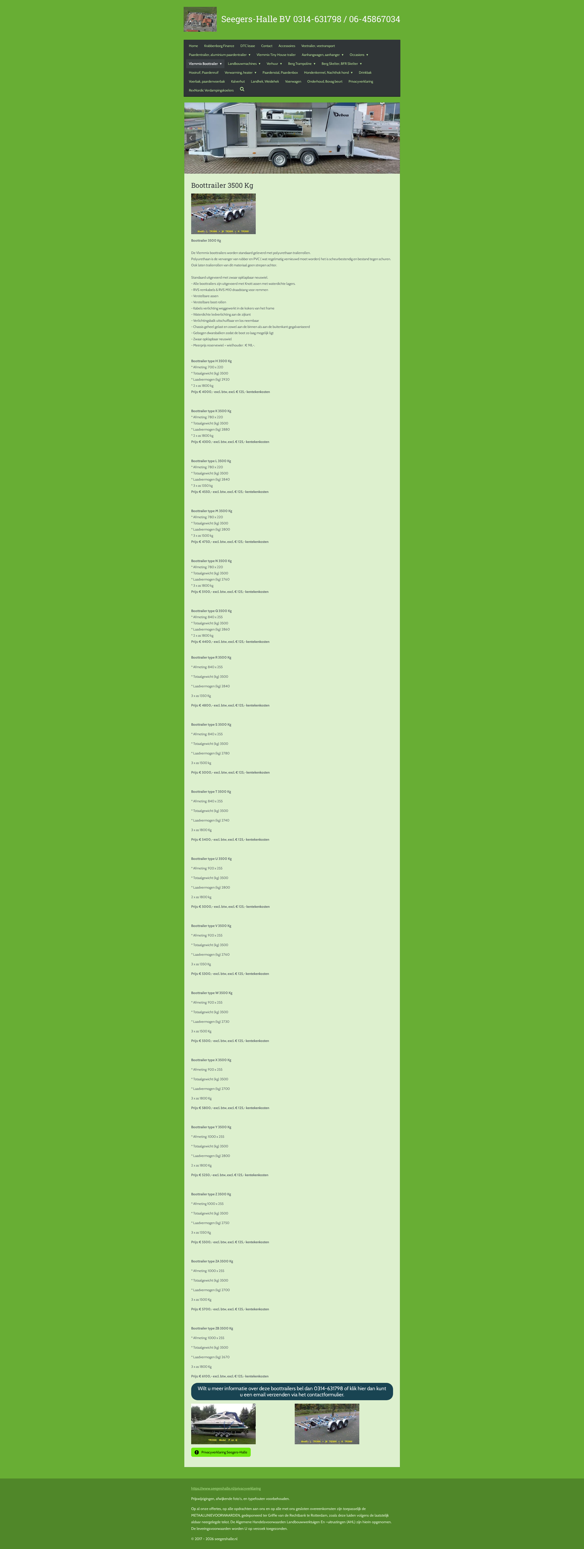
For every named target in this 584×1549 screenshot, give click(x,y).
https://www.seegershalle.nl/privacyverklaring (226, 1488)
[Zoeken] (242, 89)
